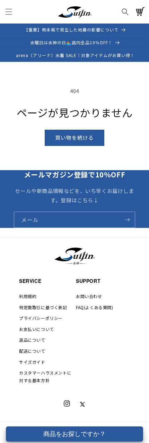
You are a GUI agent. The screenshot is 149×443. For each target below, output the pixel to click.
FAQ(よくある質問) (94, 307)
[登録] (127, 220)
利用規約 (27, 296)
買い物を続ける (74, 137)
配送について (32, 351)
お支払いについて (36, 329)
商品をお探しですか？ (74, 434)
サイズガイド (32, 362)
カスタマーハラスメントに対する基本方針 (45, 376)
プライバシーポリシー (41, 318)
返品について (32, 340)
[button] (8, 11)
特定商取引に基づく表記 (43, 307)
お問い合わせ (89, 296)
